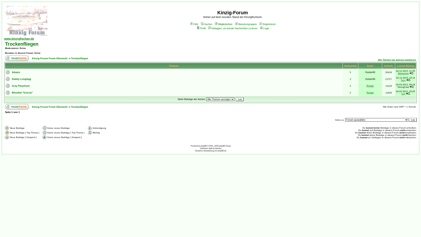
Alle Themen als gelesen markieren (397, 60)
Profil (202, 28)
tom (403, 94)
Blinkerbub (403, 73)
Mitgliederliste (225, 24)
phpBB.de (222, 150)
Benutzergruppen (247, 24)
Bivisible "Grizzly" (22, 92)
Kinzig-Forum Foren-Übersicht (50, 58)
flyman (370, 85)
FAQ (195, 24)
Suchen (208, 24)
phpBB (204, 146)
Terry (403, 80)
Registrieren (269, 24)
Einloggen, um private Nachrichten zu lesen (234, 28)
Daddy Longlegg (21, 79)
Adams (16, 72)
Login (266, 28)
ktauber (218, 148)
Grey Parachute (21, 85)
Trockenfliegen (21, 44)
